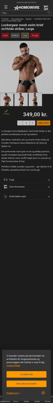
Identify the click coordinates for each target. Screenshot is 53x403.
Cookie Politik (13, 365)
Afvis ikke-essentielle (26, 384)
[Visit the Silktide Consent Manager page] (43, 393)
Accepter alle (26, 374)
